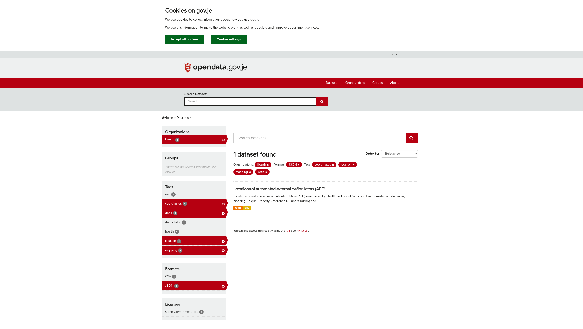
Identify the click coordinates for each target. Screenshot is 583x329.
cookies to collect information (198, 20)
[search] (412, 138)
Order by (372, 154)
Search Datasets (195, 94)
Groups (377, 83)
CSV (247, 207)
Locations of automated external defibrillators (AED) (279, 189)
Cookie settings (229, 39)
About (394, 83)
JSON (238, 207)
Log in (395, 54)
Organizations (355, 83)
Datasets (332, 83)
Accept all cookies (185, 39)
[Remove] (268, 164)
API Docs (302, 230)
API (288, 230)
